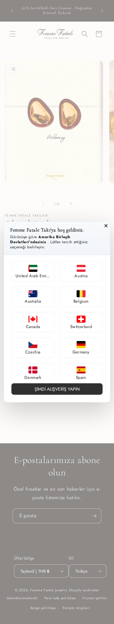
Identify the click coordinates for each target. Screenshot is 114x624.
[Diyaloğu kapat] (106, 225)
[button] (32, 271)
